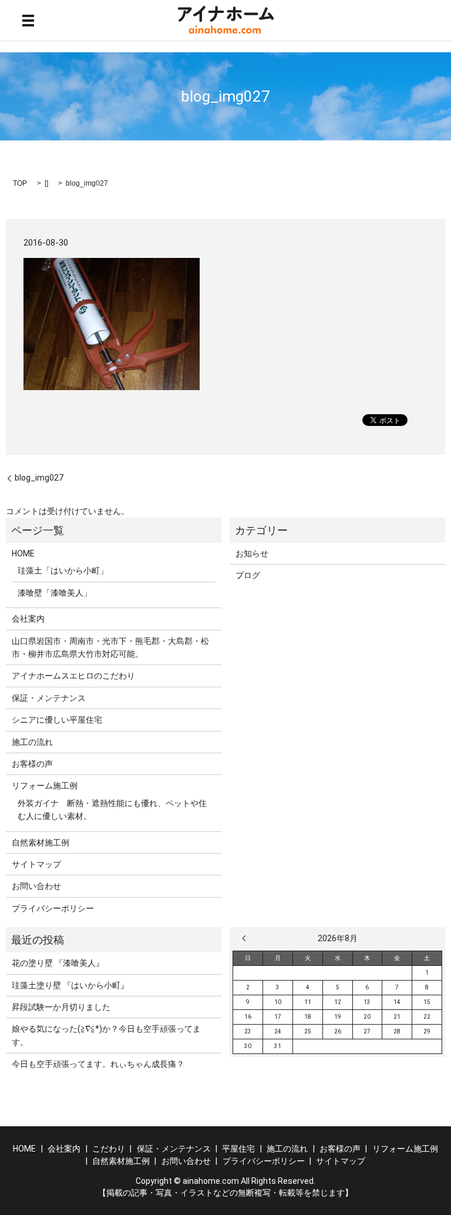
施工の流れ (32, 742)
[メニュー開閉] (28, 20)
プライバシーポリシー (53, 908)
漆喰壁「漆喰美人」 (55, 593)
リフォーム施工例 (45, 785)
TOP (20, 183)
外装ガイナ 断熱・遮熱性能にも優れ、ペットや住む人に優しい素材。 (112, 809)
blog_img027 (39, 477)
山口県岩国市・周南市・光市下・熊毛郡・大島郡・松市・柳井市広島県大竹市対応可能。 (110, 647)
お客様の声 (32, 763)
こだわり (108, 1148)
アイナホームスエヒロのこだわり (73, 675)
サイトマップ (36, 864)
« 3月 (246, 938)
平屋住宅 (238, 1148)
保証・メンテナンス (49, 698)
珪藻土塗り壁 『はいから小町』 (70, 985)
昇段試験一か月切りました (61, 1007)
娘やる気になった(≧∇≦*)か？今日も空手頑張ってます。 (106, 1035)
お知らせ (251, 553)
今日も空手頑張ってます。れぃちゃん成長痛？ (98, 1064)
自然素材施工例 (40, 842)
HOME (23, 553)
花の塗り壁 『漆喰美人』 (58, 963)
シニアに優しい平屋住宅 (57, 719)
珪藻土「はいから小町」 (63, 570)
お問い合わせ (36, 886)
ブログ (247, 575)
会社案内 (28, 618)
